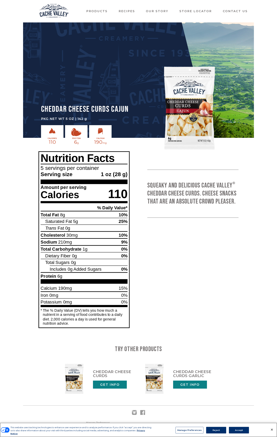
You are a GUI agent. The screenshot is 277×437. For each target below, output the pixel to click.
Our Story (157, 11)
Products (97, 11)
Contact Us (235, 11)
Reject (216, 430)
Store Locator (195, 11)
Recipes (127, 11)
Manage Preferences (189, 430)
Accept (239, 430)
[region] (138, 430)
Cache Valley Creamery (54, 11)
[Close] (271, 429)
